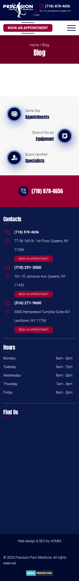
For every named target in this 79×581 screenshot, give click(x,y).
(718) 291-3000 (27, 267)
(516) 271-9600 (27, 303)
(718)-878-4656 (57, 6)
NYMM (56, 541)
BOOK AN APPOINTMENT (28, 28)
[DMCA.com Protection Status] (39, 573)
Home (34, 45)
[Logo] (18, 10)
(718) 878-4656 (47, 191)
